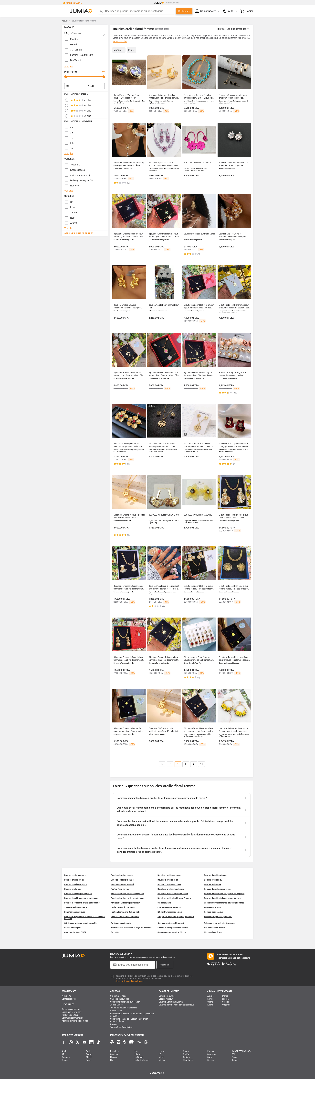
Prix (130, 50)
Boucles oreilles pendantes (122, 880)
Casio (88, 1051)
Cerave (89, 1054)
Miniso (162, 1060)
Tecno (234, 1057)
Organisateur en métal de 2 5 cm (172, 932)
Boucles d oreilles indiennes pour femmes (222, 898)
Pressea (210, 1051)
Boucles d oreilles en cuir (122, 875)
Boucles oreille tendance (75, 875)
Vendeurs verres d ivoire (214, 928)
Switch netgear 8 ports (121, 923)
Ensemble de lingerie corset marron (173, 928)
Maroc (225, 996)
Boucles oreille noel (212, 884)
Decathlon (114, 1051)
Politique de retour (70, 1015)
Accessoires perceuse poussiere (218, 916)
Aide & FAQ (66, 996)
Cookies (113, 1024)
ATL (63, 1054)
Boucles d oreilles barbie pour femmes (174, 898)
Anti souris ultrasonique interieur (125, 903)
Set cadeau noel (164, 903)
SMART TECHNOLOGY (241, 1051)
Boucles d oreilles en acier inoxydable (127, 894)
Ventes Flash (116, 1011)
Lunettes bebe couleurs (74, 912)
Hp (111, 1060)
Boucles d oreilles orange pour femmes (81, 898)
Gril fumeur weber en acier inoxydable (80, 923)
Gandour (114, 1054)
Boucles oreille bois (72, 889)
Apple (64, 1051)
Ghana (210, 1002)
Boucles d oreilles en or (168, 880)
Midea (161, 1057)
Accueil (65, 21)
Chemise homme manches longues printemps (224, 903)
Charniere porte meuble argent (171, 923)
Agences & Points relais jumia (75, 1021)
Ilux (136, 1051)
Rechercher (184, 11)
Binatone (66, 1057)
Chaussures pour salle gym (169, 907)
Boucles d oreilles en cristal (169, 884)
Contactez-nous (69, 999)
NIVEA (186, 1054)
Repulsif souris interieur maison (125, 916)
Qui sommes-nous (118, 996)
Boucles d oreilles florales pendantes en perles (224, 894)
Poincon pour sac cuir (213, 912)
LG (160, 1054)
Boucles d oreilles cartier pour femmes (127, 898)
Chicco (89, 1057)
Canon (65, 1060)
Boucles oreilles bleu (213, 880)
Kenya (210, 1005)
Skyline (210, 1060)
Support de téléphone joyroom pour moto (176, 916)
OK (103, 72)
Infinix (137, 1054)
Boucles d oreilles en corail (122, 884)
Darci (88, 1060)
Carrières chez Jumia (119, 999)
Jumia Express (116, 1005)
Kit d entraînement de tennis (170, 912)
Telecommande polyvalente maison (219, 923)
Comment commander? (72, 1018)
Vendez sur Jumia (74, 3)
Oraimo (186, 1057)
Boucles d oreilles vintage (215, 875)
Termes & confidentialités (121, 1027)
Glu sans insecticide (212, 932)
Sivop (209, 1057)
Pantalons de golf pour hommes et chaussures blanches (84, 917)
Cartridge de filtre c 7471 (75, 932)
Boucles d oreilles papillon (75, 884)
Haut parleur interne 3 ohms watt (125, 912)
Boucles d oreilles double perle (171, 889)
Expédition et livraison (71, 1012)
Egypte (210, 999)
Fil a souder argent (72, 928)
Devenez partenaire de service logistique (176, 1005)
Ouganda (226, 1005)
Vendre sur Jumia (167, 996)
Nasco (186, 1051)
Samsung (211, 1054)
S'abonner (164, 965)
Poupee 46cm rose (212, 907)
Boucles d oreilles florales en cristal (173, 894)
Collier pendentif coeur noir (123, 907)
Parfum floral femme (120, 889)
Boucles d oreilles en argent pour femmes (82, 903)
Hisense (113, 1057)
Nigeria (225, 999)
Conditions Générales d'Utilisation (125, 1002)
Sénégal (225, 1002)
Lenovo (162, 1051)
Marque (118, 50)
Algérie (210, 996)
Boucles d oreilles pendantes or (78, 894)
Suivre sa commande (71, 1009)
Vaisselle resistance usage (75, 907)
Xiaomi (235, 1060)
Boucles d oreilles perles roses (217, 889)
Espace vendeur (166, 999)
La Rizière (139, 1057)
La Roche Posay (142, 1060)
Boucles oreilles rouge (74, 880)
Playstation (188, 1060)
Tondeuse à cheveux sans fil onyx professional (131, 928)
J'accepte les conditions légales (129, 981)
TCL (233, 1054)
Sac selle (114, 932)
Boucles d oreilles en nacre (169, 875)
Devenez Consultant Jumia (171, 1002)
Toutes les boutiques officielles (123, 1008)
